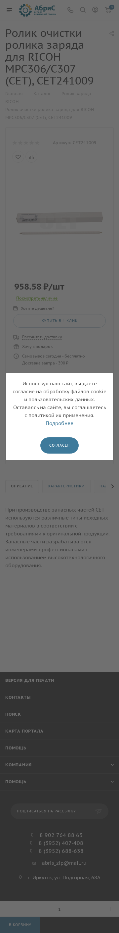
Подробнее (59, 423)
